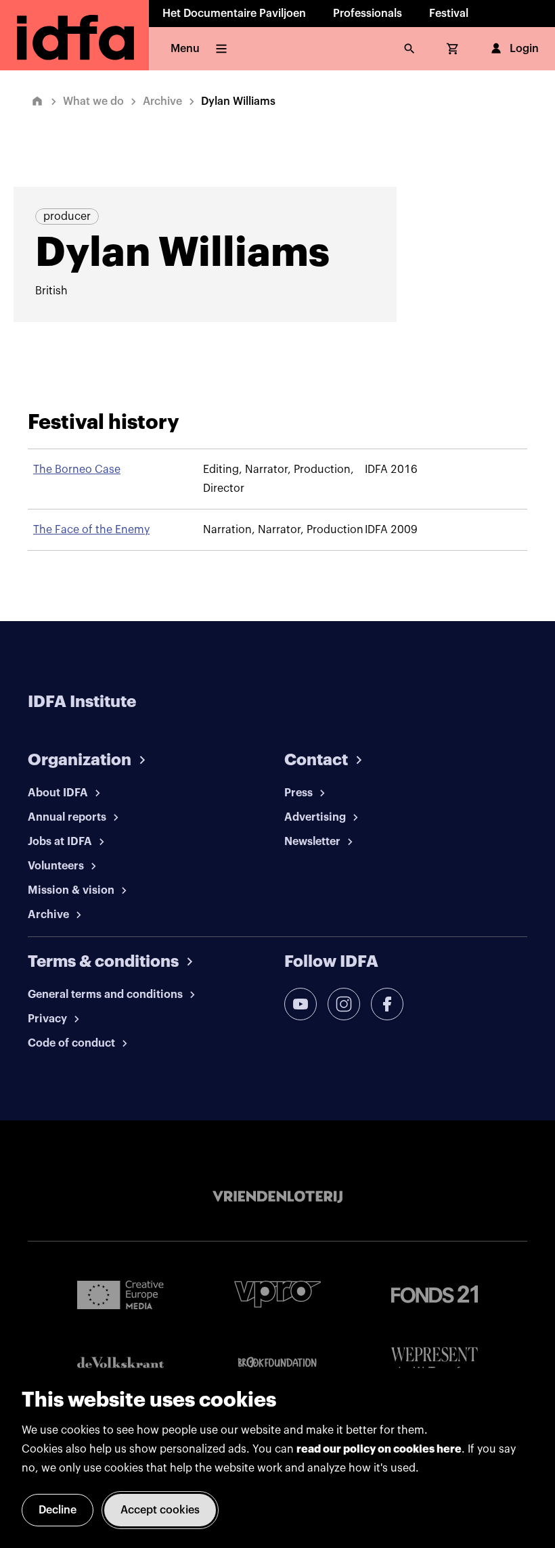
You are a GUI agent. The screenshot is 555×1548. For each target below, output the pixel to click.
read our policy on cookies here (379, 1449)
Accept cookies (160, 1510)
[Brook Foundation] (277, 1362)
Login (524, 48)
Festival (448, 13)
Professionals (367, 13)
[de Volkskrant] (120, 1362)
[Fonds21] (434, 1294)
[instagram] (344, 1004)
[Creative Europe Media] (120, 1294)
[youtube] (300, 1004)
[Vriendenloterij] (277, 1197)
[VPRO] (277, 1294)
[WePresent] (434, 1362)
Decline (57, 1510)
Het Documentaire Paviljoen (234, 13)
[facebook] (387, 1004)
